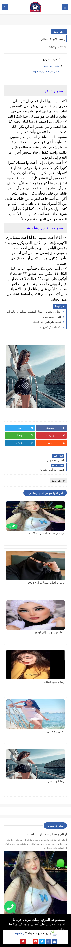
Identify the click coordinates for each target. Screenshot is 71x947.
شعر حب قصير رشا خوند (46, 71)
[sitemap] (54, 941)
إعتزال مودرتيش (52, 316)
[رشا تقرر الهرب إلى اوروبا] (35, 615)
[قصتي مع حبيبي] (35, 714)
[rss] (16, 941)
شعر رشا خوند (51, 66)
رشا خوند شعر (56, 781)
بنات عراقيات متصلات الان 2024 (46, 582)
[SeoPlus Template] (54, 933)
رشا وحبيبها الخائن (54, 682)
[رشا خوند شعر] (35, 764)
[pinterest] (23, 941)
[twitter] (42, 941)
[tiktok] (29, 941)
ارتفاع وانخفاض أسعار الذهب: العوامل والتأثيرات (34, 311)
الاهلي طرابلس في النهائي (47, 322)
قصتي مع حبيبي (56, 731)
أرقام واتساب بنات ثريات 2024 (47, 533)
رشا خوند (59, 31)
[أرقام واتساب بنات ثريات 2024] (35, 516)
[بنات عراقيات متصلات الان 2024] (35, 565)
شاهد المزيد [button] (57, 929)
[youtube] (35, 941)
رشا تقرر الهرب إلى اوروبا (50, 632)
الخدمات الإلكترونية (51, 327)
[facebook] (48, 941)
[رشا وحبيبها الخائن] (35, 664)
